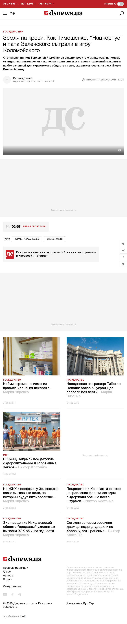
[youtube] (5, 594)
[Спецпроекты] (120, 4)
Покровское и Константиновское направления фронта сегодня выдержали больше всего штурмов (94, 495)
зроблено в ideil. (14, 616)
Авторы (8, 575)
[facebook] (12, 594)
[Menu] (5, 13)
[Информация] (120, 150)
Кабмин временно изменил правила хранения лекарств (27, 388)
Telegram (41, 256)
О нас (7, 572)
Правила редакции (15, 568)
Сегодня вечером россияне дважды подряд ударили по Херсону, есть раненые (93, 529)
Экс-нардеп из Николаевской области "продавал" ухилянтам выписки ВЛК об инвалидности (30, 529)
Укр (12, 13)
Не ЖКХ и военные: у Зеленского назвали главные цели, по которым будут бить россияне (30, 495)
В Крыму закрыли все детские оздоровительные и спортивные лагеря (30, 463)
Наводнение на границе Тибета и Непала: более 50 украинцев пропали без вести (94, 390)
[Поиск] (122, 13)
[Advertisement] (63, 185)
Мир (5, 455)
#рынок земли (55, 239)
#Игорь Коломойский (27, 239)
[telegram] (19, 594)
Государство (13, 32)
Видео (7, 579)
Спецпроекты (12, 586)
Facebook (25, 256)
